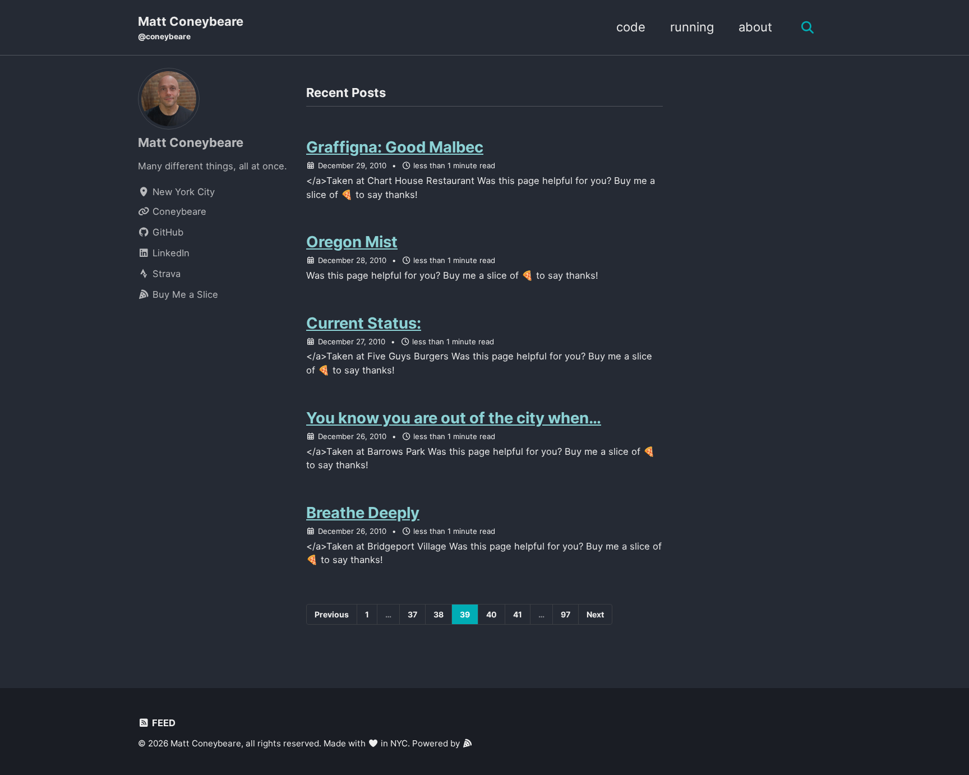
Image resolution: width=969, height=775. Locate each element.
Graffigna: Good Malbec (394, 146)
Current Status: (363, 323)
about (755, 27)
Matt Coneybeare (190, 27)
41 (517, 614)
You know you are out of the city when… (453, 417)
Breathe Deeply (362, 512)
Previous (332, 614)
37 (412, 614)
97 (565, 614)
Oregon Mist (352, 241)
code (630, 27)
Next (595, 614)
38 (438, 614)
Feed (163, 722)
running (692, 27)
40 (491, 614)
